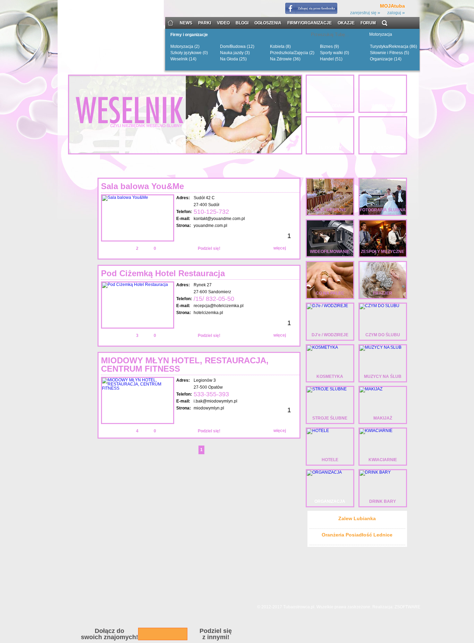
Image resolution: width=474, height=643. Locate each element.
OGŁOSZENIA (267, 23)
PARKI (204, 23)
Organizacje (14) (385, 59)
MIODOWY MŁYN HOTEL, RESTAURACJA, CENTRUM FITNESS (185, 364)
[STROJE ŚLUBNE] (327, 389)
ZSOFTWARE (407, 606)
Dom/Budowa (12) (237, 46)
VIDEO (223, 23)
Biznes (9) (329, 46)
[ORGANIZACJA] (324, 472)
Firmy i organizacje (189, 35)
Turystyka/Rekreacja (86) (393, 46)
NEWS (186, 23)
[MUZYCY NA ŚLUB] (380, 347)
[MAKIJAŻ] (370, 389)
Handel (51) (331, 59)
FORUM (368, 23)
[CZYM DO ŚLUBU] (379, 305)
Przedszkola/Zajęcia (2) (292, 52)
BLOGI (242, 23)
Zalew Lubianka (357, 518)
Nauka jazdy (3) (235, 52)
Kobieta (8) (280, 46)
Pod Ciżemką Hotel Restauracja (163, 273)
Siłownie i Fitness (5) (389, 52)
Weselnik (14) (183, 59)
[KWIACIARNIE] (375, 430)
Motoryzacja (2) (185, 46)
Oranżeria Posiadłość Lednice (357, 535)
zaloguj (396, 12)
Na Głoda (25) (233, 59)
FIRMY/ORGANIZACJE (309, 23)
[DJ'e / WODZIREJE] (327, 305)
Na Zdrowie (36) (285, 59)
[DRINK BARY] (375, 472)
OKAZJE (346, 23)
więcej (279, 248)
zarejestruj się (365, 12)
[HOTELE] (318, 430)
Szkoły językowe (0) (189, 52)
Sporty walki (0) (334, 52)
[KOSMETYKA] (322, 347)
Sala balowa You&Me (142, 186)
